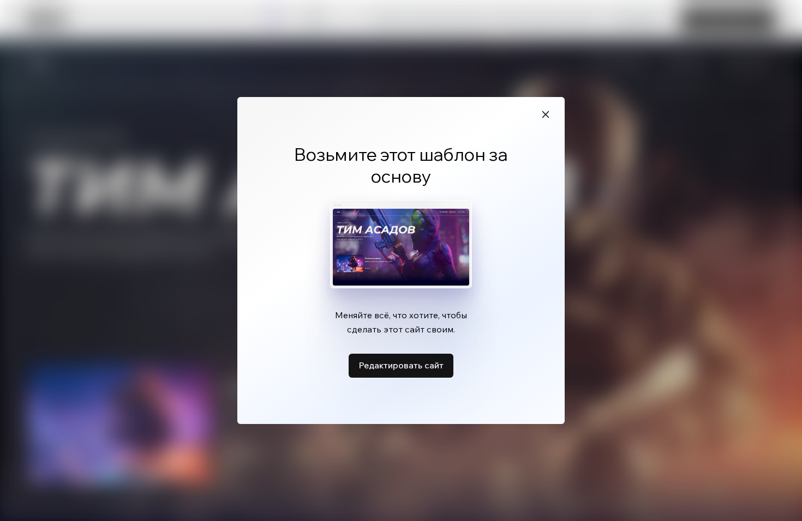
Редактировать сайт (401, 365)
